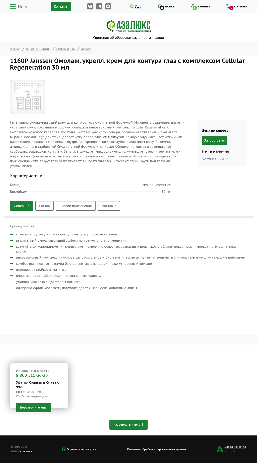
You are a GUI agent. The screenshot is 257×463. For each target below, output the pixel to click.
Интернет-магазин (38, 48)
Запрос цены (214, 140)
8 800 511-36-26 (32, 375)
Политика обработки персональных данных (156, 449)
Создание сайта (235, 447)
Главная (15, 48)
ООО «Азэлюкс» (21, 451)
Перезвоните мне (33, 407)
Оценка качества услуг (82, 449)
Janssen (86, 48)
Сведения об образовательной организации (128, 38)
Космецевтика (65, 48)
